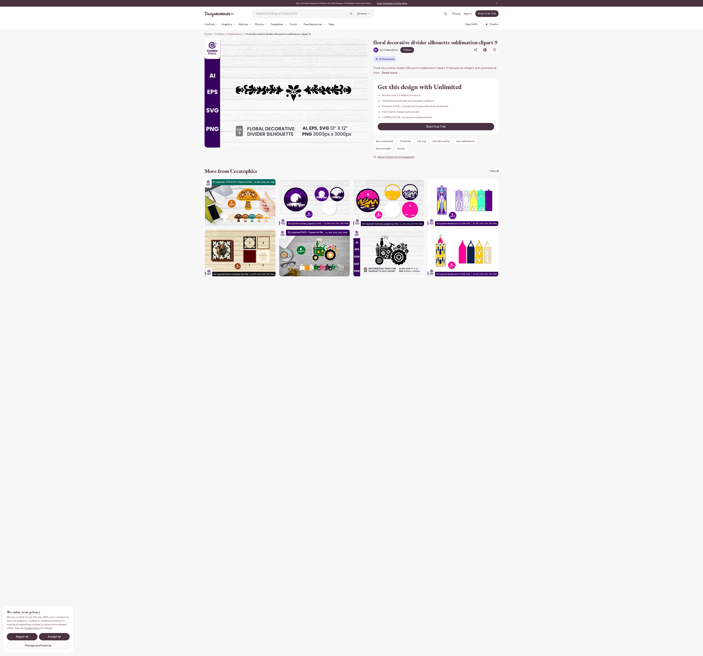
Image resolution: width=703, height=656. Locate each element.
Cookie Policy (32, 628)
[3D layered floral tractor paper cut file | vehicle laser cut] (314, 253)
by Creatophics (389, 49)
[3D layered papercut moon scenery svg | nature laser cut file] (314, 202)
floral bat (405, 141)
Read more (389, 72)
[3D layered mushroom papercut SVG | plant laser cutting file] (240, 202)
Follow (407, 49)
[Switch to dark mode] (445, 14)
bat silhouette (441, 141)
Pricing (456, 13)
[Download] (263, 184)
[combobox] (301, 13)
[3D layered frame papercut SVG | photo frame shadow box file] (240, 253)
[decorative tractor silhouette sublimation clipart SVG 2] (388, 253)
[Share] (475, 50)
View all (494, 171)
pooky (401, 148)
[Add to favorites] (495, 50)
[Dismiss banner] (497, 3)
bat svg (421, 141)
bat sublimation (465, 141)
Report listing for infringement (396, 157)
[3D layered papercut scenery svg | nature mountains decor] (388, 202)
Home (208, 34)
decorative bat (384, 141)
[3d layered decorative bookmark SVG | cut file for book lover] (463, 253)
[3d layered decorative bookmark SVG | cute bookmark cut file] (463, 202)
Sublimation (235, 34)
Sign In (468, 13)
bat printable (383, 148)
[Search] (351, 13)
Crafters (220, 34)
